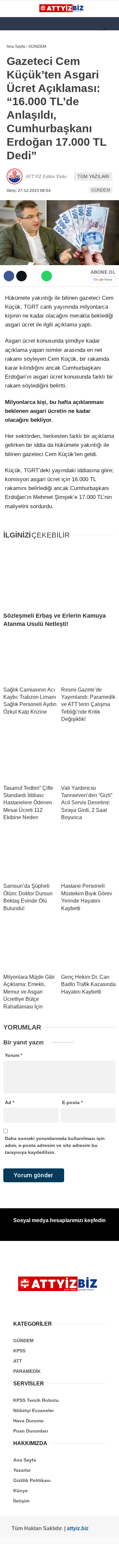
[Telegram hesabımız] (82, 1533)
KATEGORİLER (25, 54)
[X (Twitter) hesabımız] (24, 1533)
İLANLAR (19, 147)
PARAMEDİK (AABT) (30, 121)
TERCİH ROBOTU (27, 161)
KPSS (16, 94)
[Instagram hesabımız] (35, 1533)
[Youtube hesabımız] (47, 1533)
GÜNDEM (19, 67)
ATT (14, 107)
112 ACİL (19, 80)
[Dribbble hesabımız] (70, 1533)
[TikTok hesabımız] (59, 1533)
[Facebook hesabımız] (12, 1533)
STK (14, 134)
